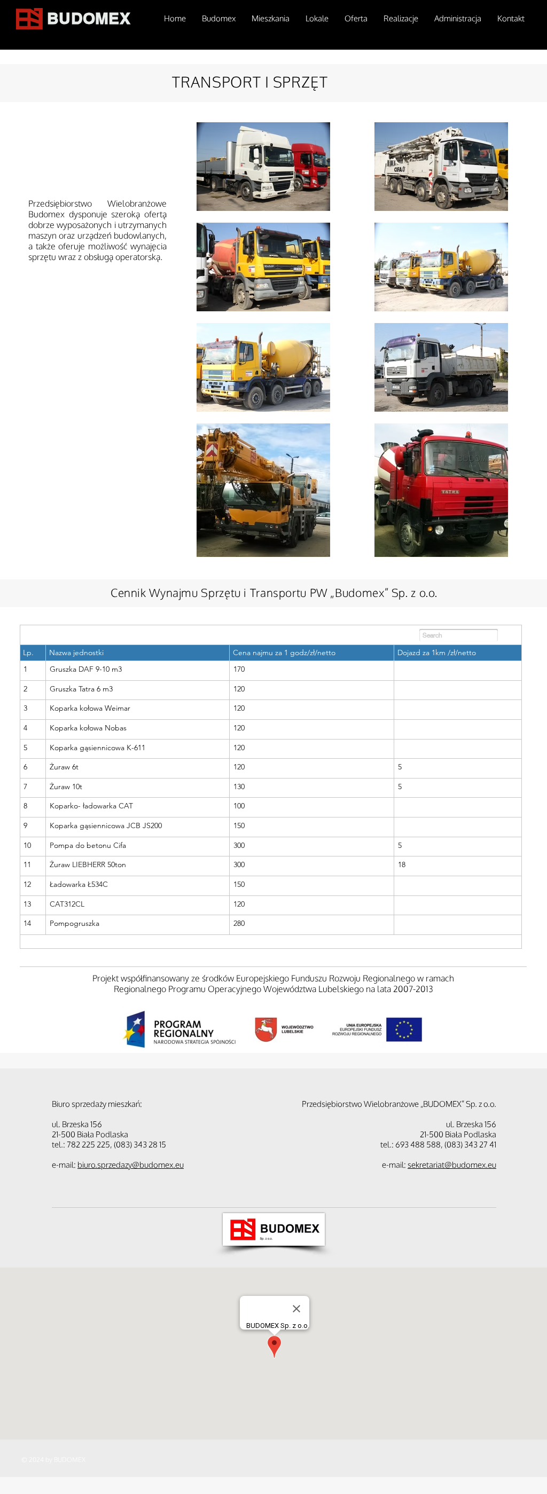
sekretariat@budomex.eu (452, 1165)
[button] (271, 19)
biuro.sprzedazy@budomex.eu (130, 1165)
